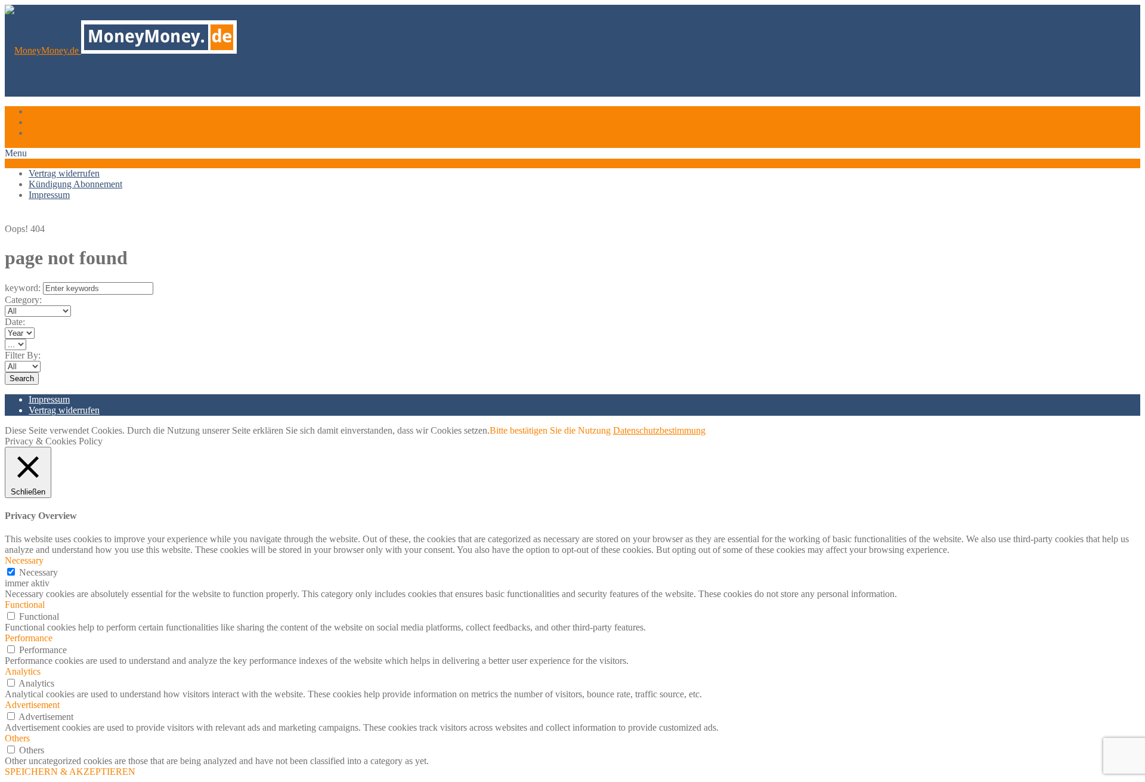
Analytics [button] (23, 671)
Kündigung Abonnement (75, 122)
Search (22, 378)
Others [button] (17, 738)
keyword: (23, 288)
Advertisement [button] (32, 705)
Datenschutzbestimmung (659, 430)
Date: (15, 322)
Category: (23, 300)
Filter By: (23, 355)
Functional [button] (25, 604)
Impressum (49, 133)
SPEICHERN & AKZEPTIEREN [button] (70, 771)
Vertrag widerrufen (64, 111)
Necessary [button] (24, 560)
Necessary (38, 572)
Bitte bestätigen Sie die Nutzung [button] (550, 430)
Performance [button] (28, 638)
